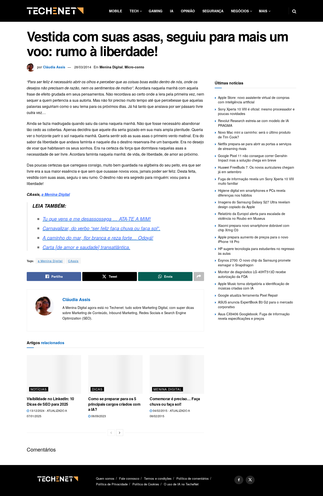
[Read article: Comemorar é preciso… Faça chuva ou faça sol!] (177, 374)
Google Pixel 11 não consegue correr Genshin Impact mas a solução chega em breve (252, 158)
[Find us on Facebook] (238, 480)
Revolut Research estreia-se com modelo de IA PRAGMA (253, 123)
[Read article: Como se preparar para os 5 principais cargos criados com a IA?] (115, 374)
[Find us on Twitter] (250, 480)
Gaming (155, 11)
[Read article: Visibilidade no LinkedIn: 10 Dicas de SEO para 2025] (54, 374)
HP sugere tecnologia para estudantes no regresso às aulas (256, 251)
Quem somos (105, 478)
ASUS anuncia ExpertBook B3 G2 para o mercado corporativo (255, 304)
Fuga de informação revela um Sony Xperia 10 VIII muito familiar (256, 181)
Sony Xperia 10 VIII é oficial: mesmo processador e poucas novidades (256, 111)
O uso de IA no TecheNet (181, 484)
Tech (134, 11)
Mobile (115, 11)
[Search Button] (294, 11)
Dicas (97, 389)
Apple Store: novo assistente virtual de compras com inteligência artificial (253, 100)
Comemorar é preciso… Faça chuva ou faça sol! (175, 401)
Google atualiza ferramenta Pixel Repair (248, 295)
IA (171, 11)
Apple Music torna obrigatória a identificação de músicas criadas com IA (253, 286)
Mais (263, 11)
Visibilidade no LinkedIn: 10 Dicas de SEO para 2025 (50, 401)
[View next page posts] (119, 432)
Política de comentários (192, 478)
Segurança (212, 11)
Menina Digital (111, 67)
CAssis (73, 261)
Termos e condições (158, 478)
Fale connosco (129, 478)
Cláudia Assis (54, 67)
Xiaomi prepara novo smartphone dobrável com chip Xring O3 (253, 228)
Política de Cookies (145, 484)
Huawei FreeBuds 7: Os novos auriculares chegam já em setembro (256, 169)
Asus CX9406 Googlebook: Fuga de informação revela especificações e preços (254, 316)
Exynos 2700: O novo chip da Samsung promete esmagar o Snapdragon (254, 262)
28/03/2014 (82, 67)
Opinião (188, 11)
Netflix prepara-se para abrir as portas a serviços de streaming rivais (254, 146)
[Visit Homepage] (55, 10)
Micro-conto (134, 67)
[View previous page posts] (111, 432)
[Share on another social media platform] (199, 276)
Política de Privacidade (112, 484)
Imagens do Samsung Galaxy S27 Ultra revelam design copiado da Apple (254, 204)
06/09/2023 (98, 416)
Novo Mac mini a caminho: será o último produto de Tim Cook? (254, 134)
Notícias (39, 389)
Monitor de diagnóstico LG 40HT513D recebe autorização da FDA (252, 274)
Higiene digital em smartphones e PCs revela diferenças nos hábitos (251, 193)
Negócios (240, 11)
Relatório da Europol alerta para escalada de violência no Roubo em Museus (251, 216)
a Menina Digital (50, 261)
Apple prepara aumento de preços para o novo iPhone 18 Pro (253, 239)
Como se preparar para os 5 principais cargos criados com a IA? (114, 404)
